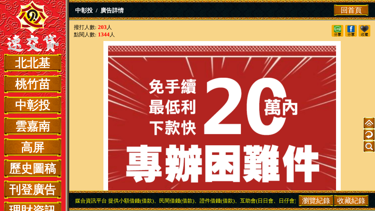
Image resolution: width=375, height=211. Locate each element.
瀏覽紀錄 (316, 201)
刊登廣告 (32, 189)
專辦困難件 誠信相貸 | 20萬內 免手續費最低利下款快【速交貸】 (32, 27)
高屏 (33, 147)
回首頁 (351, 10)
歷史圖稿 (32, 168)
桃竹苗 (32, 84)
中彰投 (32, 105)
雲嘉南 (32, 126)
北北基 (32, 62)
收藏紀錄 (351, 201)
